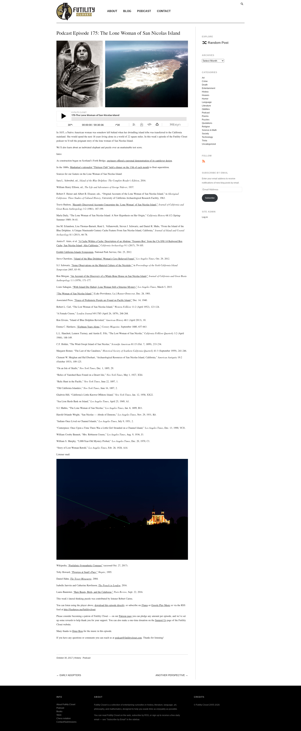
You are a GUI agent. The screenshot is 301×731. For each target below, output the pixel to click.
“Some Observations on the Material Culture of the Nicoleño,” (102, 265)
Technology (207, 137)
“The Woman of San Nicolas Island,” (74, 293)
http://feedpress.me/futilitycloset (79, 609)
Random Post (218, 42)
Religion (206, 126)
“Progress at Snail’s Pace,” (84, 572)
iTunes (144, 605)
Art (203, 78)
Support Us (160, 620)
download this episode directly (109, 605)
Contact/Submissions (66, 722)
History (77, 658)
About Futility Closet (65, 704)
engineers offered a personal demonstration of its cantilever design (139, 160)
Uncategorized (209, 144)
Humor (205, 99)
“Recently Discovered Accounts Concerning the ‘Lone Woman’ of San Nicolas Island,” (115, 204)
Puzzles (205, 119)
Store (58, 715)
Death (205, 85)
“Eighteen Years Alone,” (89, 326)
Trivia (204, 140)
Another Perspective (170, 675)
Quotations (207, 123)
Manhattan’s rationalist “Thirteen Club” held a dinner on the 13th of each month (109, 167)
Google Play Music (160, 605)
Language (207, 102)
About (112, 11)
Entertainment (208, 88)
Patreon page (125, 616)
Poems (205, 116)
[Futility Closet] (75, 18)
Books (59, 711)
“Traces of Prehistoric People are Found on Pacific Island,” (103, 300)
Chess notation (63, 718)
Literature (206, 105)
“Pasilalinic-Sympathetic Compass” (85, 565)
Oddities (206, 109)
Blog (127, 11)
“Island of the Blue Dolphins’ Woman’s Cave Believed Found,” (105, 258)
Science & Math (209, 130)
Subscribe (210, 198)
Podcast (144, 11)
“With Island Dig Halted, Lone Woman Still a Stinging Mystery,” (104, 286)
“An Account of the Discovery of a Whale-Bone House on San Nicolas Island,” (109, 276)
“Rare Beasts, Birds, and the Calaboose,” (93, 592)
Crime (205, 81)
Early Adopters (70, 675)
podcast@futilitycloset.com (128, 637)
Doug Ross (77, 631)
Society (205, 133)
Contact (164, 11)
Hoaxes (205, 95)
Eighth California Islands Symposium (74, 252)
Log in (205, 217)
